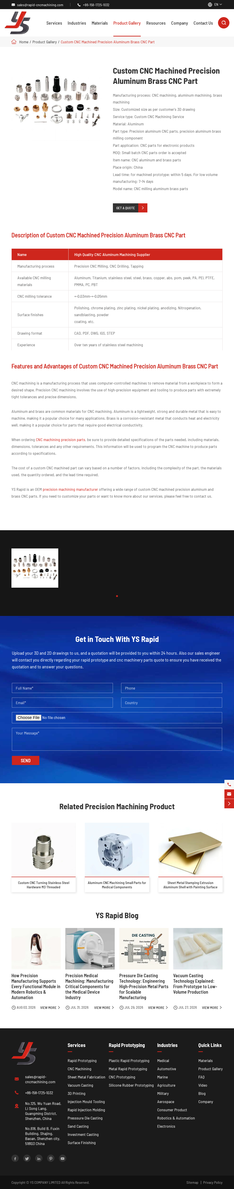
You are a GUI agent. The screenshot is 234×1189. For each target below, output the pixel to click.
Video (202, 1085)
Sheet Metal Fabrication (86, 1076)
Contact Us (203, 23)
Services (54, 23)
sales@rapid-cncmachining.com (40, 5)
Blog (202, 1093)
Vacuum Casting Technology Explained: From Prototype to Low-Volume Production (195, 984)
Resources (156, 23)
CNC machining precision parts (60, 439)
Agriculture (166, 1085)
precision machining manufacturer (70, 489)
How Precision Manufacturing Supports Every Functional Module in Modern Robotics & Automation (35, 986)
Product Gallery (127, 23)
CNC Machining (79, 1068)
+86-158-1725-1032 (96, 5)
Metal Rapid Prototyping (128, 1068)
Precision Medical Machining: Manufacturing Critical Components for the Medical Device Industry (89, 986)
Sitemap (192, 1182)
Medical (163, 1060)
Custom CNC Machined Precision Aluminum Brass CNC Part (108, 41)
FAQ (201, 1076)
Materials (100, 23)
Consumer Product (172, 1109)
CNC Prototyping (122, 1076)
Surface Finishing (82, 1142)
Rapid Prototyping (82, 1060)
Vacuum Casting (80, 1085)
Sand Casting (78, 1126)
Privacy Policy (213, 1182)
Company (179, 23)
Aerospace (165, 1101)
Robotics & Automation (176, 1117)
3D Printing (76, 1093)
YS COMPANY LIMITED (45, 1182)
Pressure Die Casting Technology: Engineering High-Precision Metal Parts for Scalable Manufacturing (143, 986)
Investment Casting (83, 1134)
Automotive (166, 1068)
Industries (77, 23)
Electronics (166, 1126)
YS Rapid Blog (117, 915)
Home (23, 41)
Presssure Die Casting (85, 1117)
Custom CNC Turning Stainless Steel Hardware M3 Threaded (43, 884)
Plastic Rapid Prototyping (129, 1060)
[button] (117, 596)
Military (163, 1093)
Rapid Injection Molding (86, 1109)
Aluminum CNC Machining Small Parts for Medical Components (117, 884)
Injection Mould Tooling (86, 1101)
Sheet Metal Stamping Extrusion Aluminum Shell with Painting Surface (190, 884)
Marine (162, 1076)
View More (50, 1007)
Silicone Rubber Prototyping (131, 1085)
